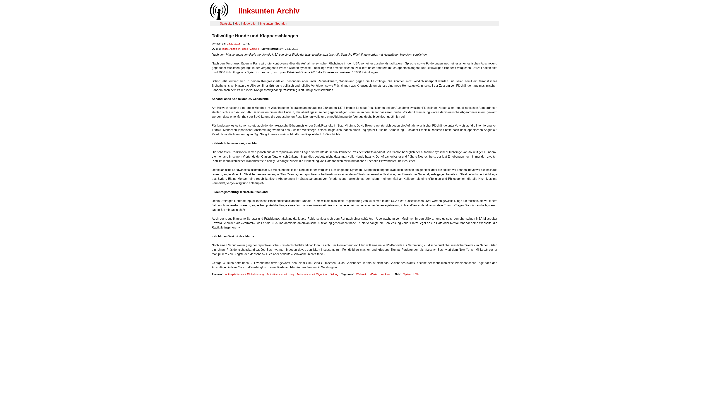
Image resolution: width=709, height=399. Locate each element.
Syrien (407, 274)
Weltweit (361, 274)
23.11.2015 (233, 43)
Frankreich (386, 274)
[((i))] (219, 18)
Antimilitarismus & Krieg (280, 274)
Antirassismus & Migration (312, 274)
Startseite (226, 23)
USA (416, 274)
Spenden (281, 23)
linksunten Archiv (268, 11)
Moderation (249, 23)
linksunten (266, 23)
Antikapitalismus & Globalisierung (244, 274)
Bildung (334, 274)
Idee (237, 23)
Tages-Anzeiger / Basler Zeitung (240, 48)
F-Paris (373, 274)
